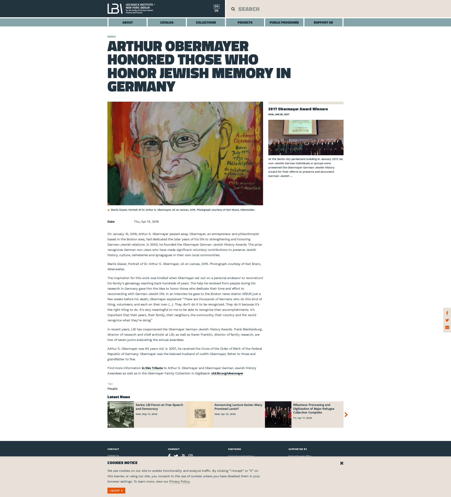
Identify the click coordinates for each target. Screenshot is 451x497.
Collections (206, 22)
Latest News (118, 397)
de (217, 10)
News (111, 36)
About (127, 22)
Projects (245, 22)
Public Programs (284, 22)
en (217, 6)
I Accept (115, 490)
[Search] (233, 8)
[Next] (347, 414)
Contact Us (113, 455)
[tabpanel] (185, 153)
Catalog (167, 22)
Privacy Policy (179, 481)
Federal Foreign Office (300, 456)
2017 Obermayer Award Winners (298, 109)
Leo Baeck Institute (133, 9)
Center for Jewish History (241, 456)
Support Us (323, 22)
